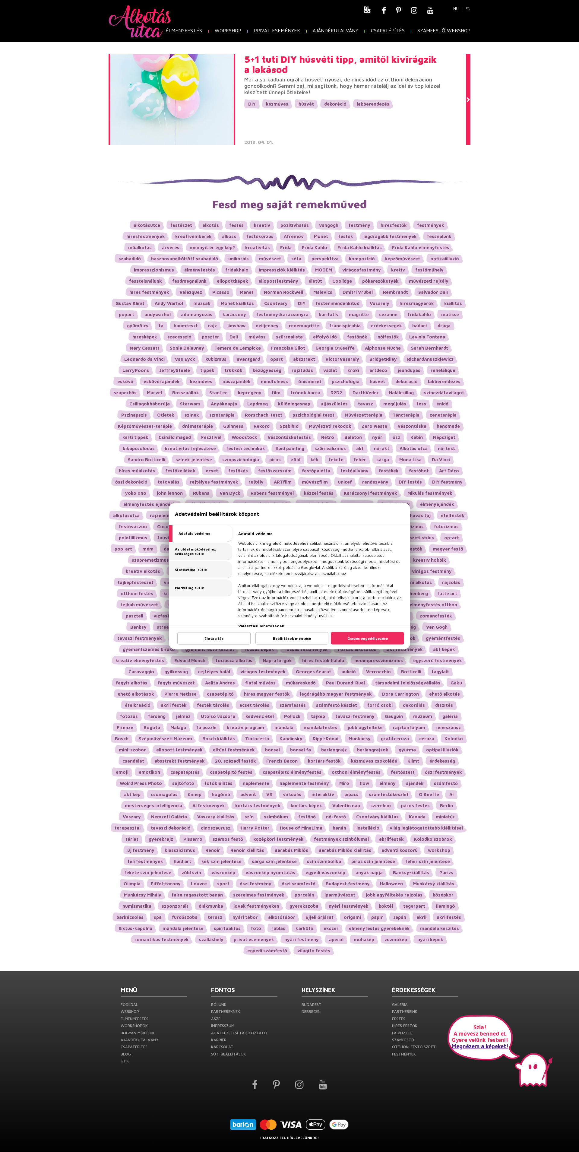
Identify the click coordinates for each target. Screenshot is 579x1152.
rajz (212, 325)
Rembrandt (395, 292)
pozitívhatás (294, 225)
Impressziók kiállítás (282, 269)
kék (314, 459)
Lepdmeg (257, 403)
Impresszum (222, 1025)
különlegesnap (294, 403)
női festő (336, 816)
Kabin (416, 437)
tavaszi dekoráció (171, 827)
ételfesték (452, 515)
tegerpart (414, 906)
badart (419, 325)
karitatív (329, 314)
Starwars (190, 403)
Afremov (294, 236)
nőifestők (388, 336)
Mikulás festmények (429, 493)
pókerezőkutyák (380, 281)
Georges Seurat (313, 671)
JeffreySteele (174, 370)
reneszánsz (448, 727)
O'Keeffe (429, 794)
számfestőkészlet (389, 794)
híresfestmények (145, 236)
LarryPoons (135, 370)
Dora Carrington (400, 694)
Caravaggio (141, 671)
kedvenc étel (259, 716)
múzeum (422, 716)
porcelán (304, 894)
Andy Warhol (169, 303)
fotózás (129, 716)
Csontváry (276, 303)
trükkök (233, 370)
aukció (348, 671)
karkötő (304, 928)
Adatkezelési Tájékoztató (239, 1032)
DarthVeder (366, 392)
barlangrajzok (372, 749)
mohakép (364, 939)
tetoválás (168, 481)
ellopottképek (232, 281)
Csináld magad (175, 437)
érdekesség (442, 760)
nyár (377, 437)
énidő (442, 403)
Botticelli (411, 671)
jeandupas (408, 370)
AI (451, 794)
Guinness (233, 426)
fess (421, 403)
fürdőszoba (185, 917)
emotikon (149, 772)
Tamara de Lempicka (237, 348)
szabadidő (130, 258)
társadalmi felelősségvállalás (407, 682)
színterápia (222, 414)
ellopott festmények (179, 749)
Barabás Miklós (291, 850)
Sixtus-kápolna (135, 928)
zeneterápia (443, 414)
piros (275, 459)
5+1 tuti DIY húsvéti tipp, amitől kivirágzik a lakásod (340, 64)
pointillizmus (133, 537)
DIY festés (410, 481)
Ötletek (165, 414)
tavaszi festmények (139, 638)
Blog (126, 1054)
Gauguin (394, 716)
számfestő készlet (336, 705)
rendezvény (375, 481)
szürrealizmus (330, 448)
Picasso (220, 292)
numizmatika (136, 906)
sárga (382, 459)
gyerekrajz (161, 839)
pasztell (134, 615)
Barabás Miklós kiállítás (344, 850)
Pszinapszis (134, 414)
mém (147, 548)
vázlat (330, 370)
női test (446, 448)
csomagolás (164, 794)
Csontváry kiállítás (377, 816)
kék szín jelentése (221, 861)
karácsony (234, 314)
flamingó (445, 906)
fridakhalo (236, 269)
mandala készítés (439, 928)
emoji (122, 772)
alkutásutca (126, 515)
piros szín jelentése (373, 861)
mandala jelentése (183, 928)
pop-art (123, 548)
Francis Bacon (282, 760)
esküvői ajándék (162, 381)
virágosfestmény (361, 269)
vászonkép (223, 872)
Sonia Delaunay (187, 348)
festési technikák (245, 448)
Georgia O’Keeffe (335, 348)
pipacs (351, 794)
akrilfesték (391, 839)
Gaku (456, 682)
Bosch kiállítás (218, 738)
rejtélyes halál (214, 671)
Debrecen (311, 1011)
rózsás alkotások (357, 649)
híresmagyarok (417, 303)
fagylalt (440, 671)
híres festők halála (323, 660)
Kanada (417, 816)
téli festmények (145, 861)
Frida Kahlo (314, 247)
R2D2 (336, 392)
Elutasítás (213, 638)
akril (421, 917)
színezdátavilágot (444, 392)
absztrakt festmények (179, 760)
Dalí (233, 336)
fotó (256, 928)
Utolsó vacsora (218, 716)
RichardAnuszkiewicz (430, 359)
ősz (396, 437)
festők (345, 236)
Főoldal (129, 1004)
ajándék (415, 783)
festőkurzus (260, 236)
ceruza (426, 738)
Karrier (218, 1039)
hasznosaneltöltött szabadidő (184, 258)
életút (315, 281)
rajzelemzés (163, 515)
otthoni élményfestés (356, 772)
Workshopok (134, 1025)
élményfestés (199, 269)
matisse (450, 314)
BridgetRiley (383, 359)
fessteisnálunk (145, 281)
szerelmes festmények (258, 894)
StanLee (218, 392)
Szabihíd (289, 426)
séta (296, 258)
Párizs (446, 872)
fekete (336, 459)
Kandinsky (291, 738)
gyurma (407, 749)
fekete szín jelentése (147, 872)
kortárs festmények (257, 805)
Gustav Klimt (129, 303)
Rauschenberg (412, 593)
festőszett (403, 772)
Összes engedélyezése (367, 638)
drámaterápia (197, 426)
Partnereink (404, 1011)
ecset (212, 470)
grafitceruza (395, 738)
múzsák (201, 303)
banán (339, 827)
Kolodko (454, 738)
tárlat (131, 839)
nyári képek (430, 939)
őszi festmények (443, 772)
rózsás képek (259, 649)
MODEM (323, 269)
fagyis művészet (176, 682)
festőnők (357, 336)
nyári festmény (301, 939)
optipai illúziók (442, 749)
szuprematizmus (150, 560)
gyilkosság (176, 671)
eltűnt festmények (234, 749)
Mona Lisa (410, 459)
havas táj (420, 515)
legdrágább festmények (390, 236)
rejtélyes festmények (214, 481)
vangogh (328, 225)
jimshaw (236, 325)
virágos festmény (432, 571)
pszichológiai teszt (313, 414)
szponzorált (175, 906)
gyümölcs (137, 325)
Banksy (138, 627)
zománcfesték (436, 615)
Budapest (311, 1004)
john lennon (170, 493)
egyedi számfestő (267, 950)
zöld (295, 459)
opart (276, 359)
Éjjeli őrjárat (319, 917)
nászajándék (237, 381)
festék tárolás (213, 705)
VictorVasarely (342, 359)
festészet (181, 225)
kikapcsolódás (139, 448)
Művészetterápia (363, 414)
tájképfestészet (135, 582)
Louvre (199, 883)
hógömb (221, 794)
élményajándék (437, 504)
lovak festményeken (256, 906)
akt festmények (405, 649)
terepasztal (128, 827)
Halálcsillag (401, 392)
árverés (170, 247)
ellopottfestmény (278, 281)
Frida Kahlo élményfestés (420, 247)
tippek (207, 370)
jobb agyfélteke (365, 727)
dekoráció (335, 103)
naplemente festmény (304, 783)
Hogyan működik (138, 1032)
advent (248, 794)
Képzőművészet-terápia (145, 426)
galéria (450, 716)
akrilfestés (449, 917)
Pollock (292, 716)
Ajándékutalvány (335, 30)
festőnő (307, 816)
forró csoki (380, 705)
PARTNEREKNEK (225, 1011)
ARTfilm (283, 481)
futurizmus (446, 526)
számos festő (228, 839)
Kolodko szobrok (433, 839)
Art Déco (449, 470)
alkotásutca (147, 225)
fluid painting (289, 448)
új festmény (140, 850)
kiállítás (453, 303)
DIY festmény (447, 481)
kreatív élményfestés (139, 660)
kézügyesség (267, 370)
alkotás (210, 225)
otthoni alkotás (414, 582)
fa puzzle (206, 727)
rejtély (256, 481)
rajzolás (451, 582)
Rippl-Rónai (325, 738)
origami (352, 917)
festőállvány (354, 470)
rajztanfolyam (409, 727)
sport (223, 883)
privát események (254, 939)
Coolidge (342, 281)
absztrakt (304, 359)
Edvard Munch (189, 660)
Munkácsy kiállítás (433, 883)
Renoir (212, 850)
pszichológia (345, 381)
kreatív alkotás (143, 571)
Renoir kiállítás (247, 850)
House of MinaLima (301, 827)
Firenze (125, 727)
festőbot (419, 470)
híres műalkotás (137, 470)
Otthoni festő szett (414, 1046)
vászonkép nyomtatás (270, 872)
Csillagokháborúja (149, 403)
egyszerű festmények (437, 660)
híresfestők (394, 225)
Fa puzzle (402, 1032)
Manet (247, 292)
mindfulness (274, 381)
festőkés (238, 470)
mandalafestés (320, 727)
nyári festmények (349, 906)
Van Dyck (230, 493)
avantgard (248, 359)
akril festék (174, 705)
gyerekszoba (304, 906)
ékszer (331, 928)
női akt (381, 448)
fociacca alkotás (234, 660)
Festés (398, 1018)
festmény (359, 225)
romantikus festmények (161, 939)
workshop (439, 850)
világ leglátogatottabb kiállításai (426, 827)
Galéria (400, 1004)
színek (192, 414)
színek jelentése (194, 459)
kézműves (277, 103)
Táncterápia (406, 414)
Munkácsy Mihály (142, 894)
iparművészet (339, 894)
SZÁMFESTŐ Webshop (443, 30)
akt (360, 448)
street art (168, 627)
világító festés (313, 950)
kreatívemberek (193, 236)
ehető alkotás (444, 694)
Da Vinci (441, 459)
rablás (278, 928)
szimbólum (276, 816)
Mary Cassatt (145, 348)
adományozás (196, 314)
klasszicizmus (180, 850)
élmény (387, 783)
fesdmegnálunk (189, 281)
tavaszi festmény (355, 716)
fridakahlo (419, 314)
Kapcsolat (222, 1046)
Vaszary (132, 816)
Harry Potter (255, 827)
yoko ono (135, 493)
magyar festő (448, 548)
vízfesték (164, 615)
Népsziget (444, 437)
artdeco (378, 370)
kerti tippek (135, 437)
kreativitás (257, 247)
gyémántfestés (443, 638)
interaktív (323, 794)
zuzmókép (395, 939)
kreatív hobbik (429, 560)
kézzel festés (319, 493)
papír (377, 917)
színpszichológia (240, 459)
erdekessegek (386, 325)
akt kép (132, 794)
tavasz (365, 403)
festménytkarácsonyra (282, 314)
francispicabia (345, 325)
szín (249, 816)
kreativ (262, 225)
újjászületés (334, 403)
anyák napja (369, 872)
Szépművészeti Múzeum (165, 738)
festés (236, 225)
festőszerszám (275, 470)
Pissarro (192, 839)
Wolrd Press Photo (141, 783)
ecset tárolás (254, 705)
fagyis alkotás (131, 682)
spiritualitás (227, 928)
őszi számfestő (298, 883)
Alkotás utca (414, 448)
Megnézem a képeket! (480, 1046)
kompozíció (362, 258)
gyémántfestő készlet (209, 649)
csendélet (133, 760)
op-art (451, 537)
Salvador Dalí (433, 292)
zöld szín (191, 872)
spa (158, 917)
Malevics (322, 292)
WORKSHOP (228, 30)
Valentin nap (346, 805)
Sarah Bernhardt (429, 348)
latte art (447, 593)
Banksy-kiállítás (411, 872)
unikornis (238, 258)
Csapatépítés (388, 30)
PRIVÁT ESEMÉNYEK (277, 30)
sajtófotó (183, 783)
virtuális (292, 794)
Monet (321, 236)
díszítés (444, 705)
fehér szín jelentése (427, 861)
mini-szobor (132, 749)
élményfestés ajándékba (151, 504)
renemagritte (304, 325)
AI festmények (208, 805)
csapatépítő (220, 694)
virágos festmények (263, 671)
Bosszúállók (185, 392)
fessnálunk (439, 236)
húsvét (306, 103)
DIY (252, 103)
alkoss (229, 236)
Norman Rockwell (283, 292)
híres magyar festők (267, 694)
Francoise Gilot (288, 348)
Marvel (154, 392)
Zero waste (374, 426)
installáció (367, 827)
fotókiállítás (218, 783)
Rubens (201, 493)
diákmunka (211, 906)
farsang (157, 716)
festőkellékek (180, 470)
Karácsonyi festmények (370, 493)
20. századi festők (235, 760)
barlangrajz (334, 749)
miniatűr (445, 816)
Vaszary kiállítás (215, 816)
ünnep (194, 794)
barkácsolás (130, 917)
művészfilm (315, 481)
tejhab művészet (139, 604)
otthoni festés (137, 593)
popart (126, 314)
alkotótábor (281, 917)
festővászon (133, 526)
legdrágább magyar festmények (336, 694)
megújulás (394, 403)
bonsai (272, 749)
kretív (398, 269)
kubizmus (215, 359)
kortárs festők (324, 760)
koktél (386, 906)
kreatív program (245, 727)
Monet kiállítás (237, 303)
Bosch (121, 738)
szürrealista (289, 336)
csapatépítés (185, 772)
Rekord (262, 426)
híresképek (144, 336)
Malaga (178, 727)
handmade (448, 426)
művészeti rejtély (428, 281)
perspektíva (325, 258)
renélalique (443, 370)
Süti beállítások (228, 1054)
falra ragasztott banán (197, 894)
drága (444, 325)
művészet (270, 258)
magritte (359, 314)
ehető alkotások (136, 694)
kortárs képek (306, 805)
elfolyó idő (325, 336)
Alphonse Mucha (383, 348)
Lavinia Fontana (427, 336)
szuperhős (125, 392)
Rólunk (218, 1004)
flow (364, 783)
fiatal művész (260, 682)
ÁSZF (215, 1018)
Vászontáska (411, 426)
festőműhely (429, 269)
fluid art (182, 861)
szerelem (380, 805)
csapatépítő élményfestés (292, 772)
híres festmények (149, 292)
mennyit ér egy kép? (212, 247)
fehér (360, 459)
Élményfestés (184, 30)
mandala (283, 727)
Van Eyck (185, 359)
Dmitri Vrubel (358, 292)
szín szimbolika (324, 861)
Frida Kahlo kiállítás (359, 247)
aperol (336, 939)
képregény (249, 392)
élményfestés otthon (433, 604)
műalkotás (140, 247)
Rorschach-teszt (263, 414)
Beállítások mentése (292, 638)
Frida (286, 247)
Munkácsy (360, 738)
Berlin (446, 805)
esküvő (125, 381)
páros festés (415, 805)
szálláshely (211, 939)
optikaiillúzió (444, 258)
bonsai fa (300, 749)
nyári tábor (245, 917)
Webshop (130, 1011)
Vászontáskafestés (289, 437)
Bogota (152, 727)
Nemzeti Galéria (169, 816)
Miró (344, 783)
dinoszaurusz (215, 827)
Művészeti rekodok (330, 426)
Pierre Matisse (180, 694)
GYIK (125, 1060)
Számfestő (403, 1039)
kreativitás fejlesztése (190, 448)
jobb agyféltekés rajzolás (393, 894)
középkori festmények (278, 839)
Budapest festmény (348, 883)
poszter (210, 336)
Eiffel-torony (166, 883)
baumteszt (186, 325)
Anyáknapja (224, 403)
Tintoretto (257, 738)
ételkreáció (137, 705)
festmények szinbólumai (341, 839)
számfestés (293, 705)
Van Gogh (437, 627)
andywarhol (157, 314)
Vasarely (379, 303)
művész (257, 336)
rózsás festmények (306, 649)
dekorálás (414, 705)
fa (161, 325)
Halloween (391, 883)
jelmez (183, 716)
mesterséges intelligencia (153, 805)
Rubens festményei (272, 493)
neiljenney (267, 325)
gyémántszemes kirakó (149, 649)
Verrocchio (378, 671)
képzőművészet (402, 258)
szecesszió (179, 336)
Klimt (413, 760)
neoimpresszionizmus (378, 660)
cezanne (388, 314)
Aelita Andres (220, 682)
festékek (389, 470)
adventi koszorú (399, 850)
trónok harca (305, 392)
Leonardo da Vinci (144, 359)
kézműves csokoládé (374, 760)
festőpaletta (316, 470)
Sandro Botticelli (146, 459)
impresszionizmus (154, 269)
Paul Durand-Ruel (345, 682)
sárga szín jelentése (274, 861)
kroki (353, 370)
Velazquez (190, 292)
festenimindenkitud (337, 303)
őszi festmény (255, 883)
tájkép (318, 716)
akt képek (444, 649)
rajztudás (302, 370)
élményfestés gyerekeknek (379, 928)
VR (269, 794)
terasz (215, 917)
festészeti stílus (415, 537)
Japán (399, 917)
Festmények (404, 1054)
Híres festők (404, 1025)
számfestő (446, 783)
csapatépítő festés (231, 772)
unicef (345, 481)
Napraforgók (277, 660)
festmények (430, 225)
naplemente (256, 783)
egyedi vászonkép (325, 872)
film (276, 392)
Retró (327, 437)
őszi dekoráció (131, 481)
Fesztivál (211, 437)
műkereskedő (301, 682)
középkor (443, 894)
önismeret (309, 381)
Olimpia (132, 883)
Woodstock (244, 437)
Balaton (353, 437)
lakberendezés (373, 103)
